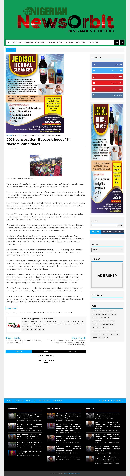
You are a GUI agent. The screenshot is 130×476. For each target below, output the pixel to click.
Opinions (50, 42)
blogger (19, 351)
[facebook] (97, 401)
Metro (105, 327)
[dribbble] (111, 401)
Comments (118, 232)
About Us (19, 401)
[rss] (114, 401)
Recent (95, 232)
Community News (109, 314)
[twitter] (100, 401)
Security (96, 337)
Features (16, 42)
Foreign (111, 321)
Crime (94, 317)
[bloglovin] (108, 401)
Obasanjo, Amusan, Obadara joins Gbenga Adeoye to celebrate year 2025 (29, 426)
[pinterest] (106, 401)
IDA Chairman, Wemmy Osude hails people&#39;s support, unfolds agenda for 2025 (29, 416)
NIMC (116, 331)
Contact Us (31, 401)
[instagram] (120, 401)
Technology (93, 42)
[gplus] (102, 401)
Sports (69, 42)
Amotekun (110, 311)
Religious (115, 334)
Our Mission (44, 401)
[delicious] (123, 401)
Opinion (95, 334)
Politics (29, 42)
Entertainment (98, 321)
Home (9, 135)
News (59, 42)
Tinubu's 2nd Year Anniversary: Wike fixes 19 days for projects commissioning (68, 416)
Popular (107, 232)
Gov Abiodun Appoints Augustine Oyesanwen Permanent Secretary (68, 448)
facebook (72, 351)
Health (95, 324)
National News (98, 331)
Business (39, 42)
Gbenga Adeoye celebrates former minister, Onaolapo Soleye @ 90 (107, 448)
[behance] (117, 401)
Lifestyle (80, 42)
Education (104, 317)
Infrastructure (107, 324)
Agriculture (97, 311)
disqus (45, 351)
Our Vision (57, 401)
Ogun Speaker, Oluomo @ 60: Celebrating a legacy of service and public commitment (107, 459)
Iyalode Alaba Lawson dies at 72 (68, 457)
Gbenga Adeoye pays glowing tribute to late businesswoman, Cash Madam (68, 438)
